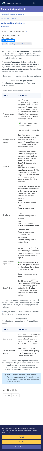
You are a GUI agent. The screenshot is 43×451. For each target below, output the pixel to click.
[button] (21, 18)
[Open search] (34, 3)
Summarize (9, 41)
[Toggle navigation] (40, 3)
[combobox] (17, 31)
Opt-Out (21, 442)
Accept (21, 437)
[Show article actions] (40, 25)
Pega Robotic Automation (21, 44)
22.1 (5, 44)
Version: (4, 31)
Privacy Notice (9, 430)
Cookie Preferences (21, 447)
